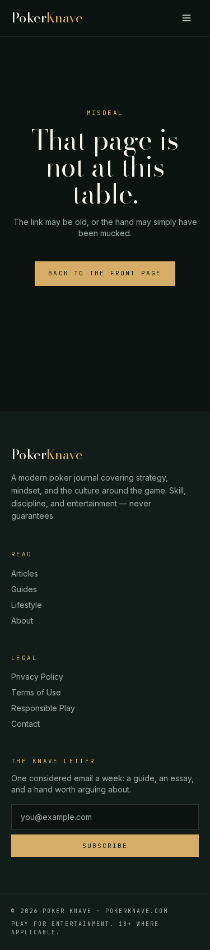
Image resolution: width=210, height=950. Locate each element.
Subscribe (105, 846)
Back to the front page (104, 273)
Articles (24, 573)
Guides (24, 589)
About (22, 620)
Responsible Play (43, 708)
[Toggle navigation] (186, 18)
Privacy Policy (37, 676)
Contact (25, 723)
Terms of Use (36, 692)
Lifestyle (26, 605)
